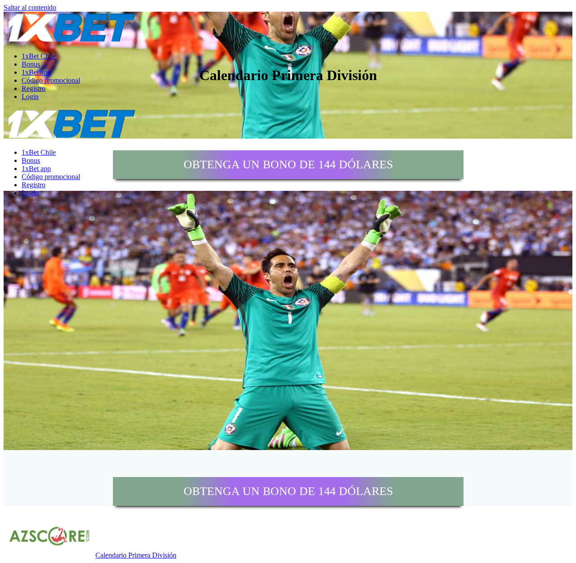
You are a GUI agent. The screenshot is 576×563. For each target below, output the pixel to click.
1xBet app (36, 72)
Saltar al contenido (30, 7)
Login (30, 96)
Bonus (31, 64)
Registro (33, 88)
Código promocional (51, 80)
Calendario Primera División (135, 555)
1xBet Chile (39, 56)
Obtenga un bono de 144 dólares (288, 164)
